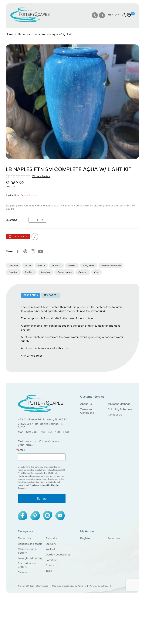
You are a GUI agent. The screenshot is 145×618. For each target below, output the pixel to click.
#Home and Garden (111, 265)
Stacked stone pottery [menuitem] (26, 565)
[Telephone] (95, 15)
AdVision (82, 586)
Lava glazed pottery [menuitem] (30, 558)
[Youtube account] (40, 251)
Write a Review (41, 176)
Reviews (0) (50, 295)
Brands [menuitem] (50, 565)
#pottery (29, 272)
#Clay (28, 265)
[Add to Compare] (35, 236)
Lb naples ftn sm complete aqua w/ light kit (45, 34)
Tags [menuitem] (49, 570)
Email (21, 449)
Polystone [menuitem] (51, 560)
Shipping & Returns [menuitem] (120, 409)
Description (30, 295)
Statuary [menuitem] (51, 543)
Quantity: (11, 219)
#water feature (64, 272)
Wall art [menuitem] (50, 549)
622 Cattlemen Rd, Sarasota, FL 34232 (42, 419)
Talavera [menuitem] (23, 572)
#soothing (45, 272)
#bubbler (13, 265)
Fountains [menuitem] (52, 538)
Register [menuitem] (85, 538)
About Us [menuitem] (86, 404)
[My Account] (124, 15)
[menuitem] (95, 15)
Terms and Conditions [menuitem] (87, 411)
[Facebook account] (18, 251)
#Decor (41, 265)
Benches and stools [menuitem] (30, 543)
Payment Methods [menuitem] (119, 404)
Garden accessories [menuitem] (58, 554)
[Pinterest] (25, 251)
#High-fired (89, 265)
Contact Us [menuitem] (115, 414)
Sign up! (41, 498)
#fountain (56, 265)
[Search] (102, 15)
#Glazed (72, 265)
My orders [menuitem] (114, 538)
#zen (96, 272)
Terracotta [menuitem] (24, 538)
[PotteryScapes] (30, 21)
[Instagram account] (33, 251)
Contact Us (21, 236)
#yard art (82, 272)
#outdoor (13, 272)
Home (9, 34)
